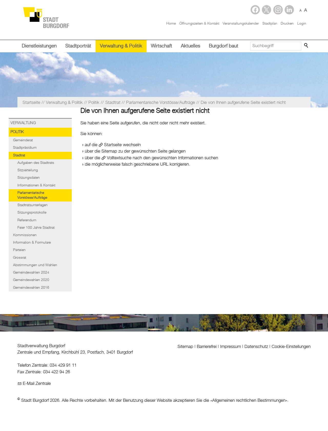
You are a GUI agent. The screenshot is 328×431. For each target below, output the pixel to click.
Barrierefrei (207, 346)
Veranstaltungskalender (241, 23)
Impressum (230, 346)
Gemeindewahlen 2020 (31, 280)
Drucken (287, 23)
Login (301, 23)
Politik (17, 132)
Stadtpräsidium (25, 147)
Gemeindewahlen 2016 (31, 287)
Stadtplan (269, 23)
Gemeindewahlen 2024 (31, 272)
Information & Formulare (32, 242)
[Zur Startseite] (45, 17)
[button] (289, 9)
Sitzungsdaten (28, 177)
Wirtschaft (161, 46)
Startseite (113, 145)
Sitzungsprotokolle (31, 212)
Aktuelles (190, 46)
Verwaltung (23, 123)
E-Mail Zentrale (37, 383)
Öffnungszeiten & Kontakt (199, 23)
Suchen (306, 46)
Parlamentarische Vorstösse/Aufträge (32, 195)
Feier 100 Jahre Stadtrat (36, 227)
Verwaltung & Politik (121, 46)
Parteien (19, 250)
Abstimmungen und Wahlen (35, 265)
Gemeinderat (23, 140)
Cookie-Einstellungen (291, 346)
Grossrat (19, 257)
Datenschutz (256, 346)
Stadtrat (19, 155)
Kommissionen (25, 235)
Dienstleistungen (39, 46)
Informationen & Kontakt (36, 185)
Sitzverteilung (27, 170)
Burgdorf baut (223, 46)
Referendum (26, 220)
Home (171, 23)
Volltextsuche (119, 158)
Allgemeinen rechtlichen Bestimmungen (248, 400)
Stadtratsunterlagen (32, 205)
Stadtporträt (78, 46)
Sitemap (185, 346)
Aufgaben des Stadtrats (35, 163)
